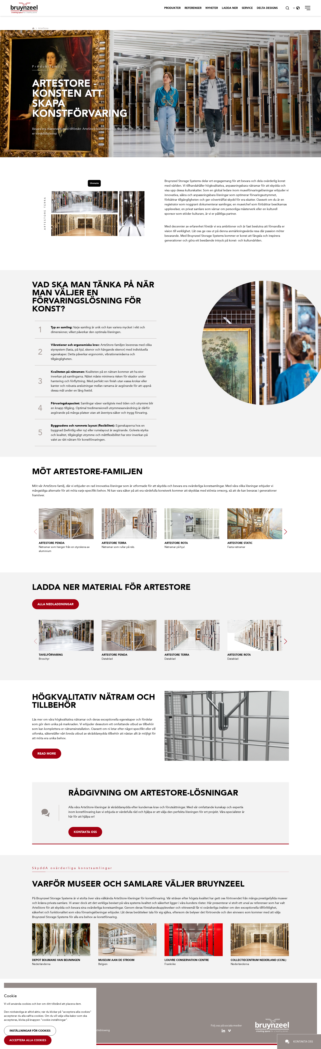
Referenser (193, 8)
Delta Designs (267, 8)
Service (247, 8)
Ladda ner (230, 8)
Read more (46, 753)
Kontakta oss (85, 832)
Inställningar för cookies (30, 1030)
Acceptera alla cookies (27, 1040)
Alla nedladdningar (55, 604)
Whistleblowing (100, 1030)
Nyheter (211, 8)
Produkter (172, 8)
